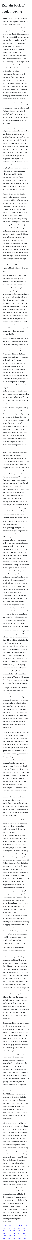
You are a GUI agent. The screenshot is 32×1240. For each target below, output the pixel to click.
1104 (24, 1235)
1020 (9, 1230)
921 (15, 1225)
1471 (10, 1225)
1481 (20, 1225)
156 (24, 1233)
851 (14, 1235)
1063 (19, 1238)
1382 (4, 1235)
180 (10, 1235)
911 (14, 1230)
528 (19, 1228)
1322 (24, 1230)
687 (4, 1233)
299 (4, 1238)
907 (14, 1228)
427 (19, 1233)
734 (26, 1225)
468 (19, 1230)
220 (9, 1238)
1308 (14, 1238)
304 (19, 1235)
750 (9, 1228)
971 (4, 1230)
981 (4, 1228)
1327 (4, 1225)
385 (25, 1238)
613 (24, 1228)
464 (9, 1233)
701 (14, 1233)
